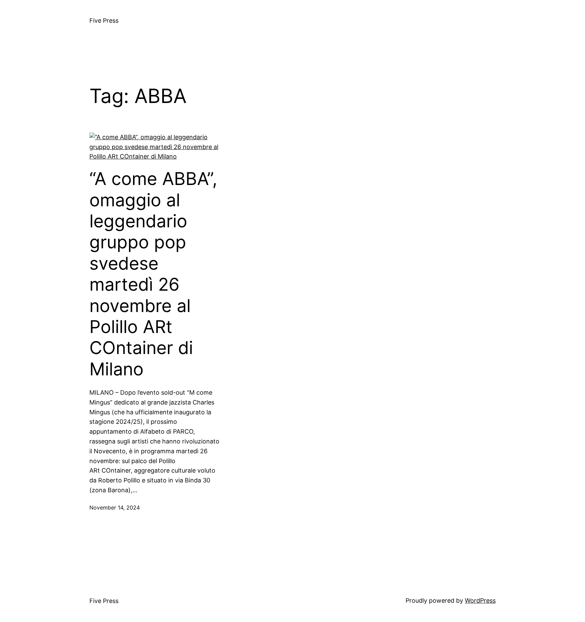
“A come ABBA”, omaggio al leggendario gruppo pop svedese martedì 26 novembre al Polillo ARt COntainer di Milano (153, 274)
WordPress (480, 600)
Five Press (103, 20)
